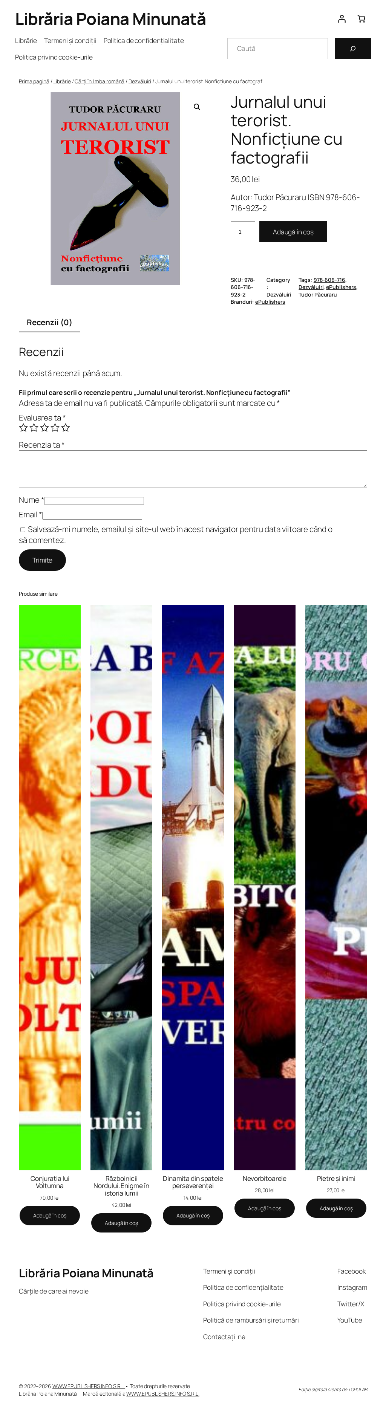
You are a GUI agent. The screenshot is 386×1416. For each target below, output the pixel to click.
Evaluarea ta (42, 417)
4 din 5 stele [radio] (55, 427)
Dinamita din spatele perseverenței (193, 1182)
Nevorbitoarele (265, 1178)
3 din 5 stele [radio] (44, 427)
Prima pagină (34, 81)
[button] (197, 107)
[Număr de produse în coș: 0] (361, 19)
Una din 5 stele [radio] (23, 427)
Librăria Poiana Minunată (110, 18)
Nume (31, 499)
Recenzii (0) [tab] (49, 322)
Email (30, 514)
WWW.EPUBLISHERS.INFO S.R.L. (88, 1386)
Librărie (62, 81)
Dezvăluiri (140, 81)
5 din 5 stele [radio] (65, 427)
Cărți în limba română (99, 81)
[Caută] (353, 48)
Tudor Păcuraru (318, 294)
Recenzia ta (42, 444)
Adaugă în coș (293, 231)
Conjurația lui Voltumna (50, 1182)
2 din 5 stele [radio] (33, 427)
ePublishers (341, 287)
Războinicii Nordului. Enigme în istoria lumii (121, 1186)
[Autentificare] (341, 19)
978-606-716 (329, 279)
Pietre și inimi (336, 1178)
